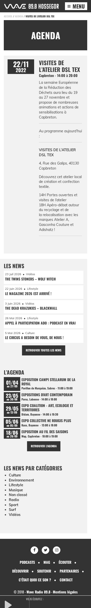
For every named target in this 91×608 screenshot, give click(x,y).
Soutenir (44, 571)
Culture (15, 475)
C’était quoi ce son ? (35, 579)
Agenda (19, 16)
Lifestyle (16, 485)
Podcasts (27, 562)
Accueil (8, 16)
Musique (16, 490)
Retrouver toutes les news (43, 350)
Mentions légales (65, 591)
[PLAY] (16, 604)
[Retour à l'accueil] (31, 6)
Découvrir (20, 571)
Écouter (65, 562)
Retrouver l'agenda (44, 446)
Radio (14, 500)
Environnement (21, 480)
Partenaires (69, 571)
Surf (12, 509)
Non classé (18, 495)
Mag (46, 562)
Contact (66, 579)
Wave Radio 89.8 (38, 591)
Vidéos (14, 514)
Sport (13, 505)
